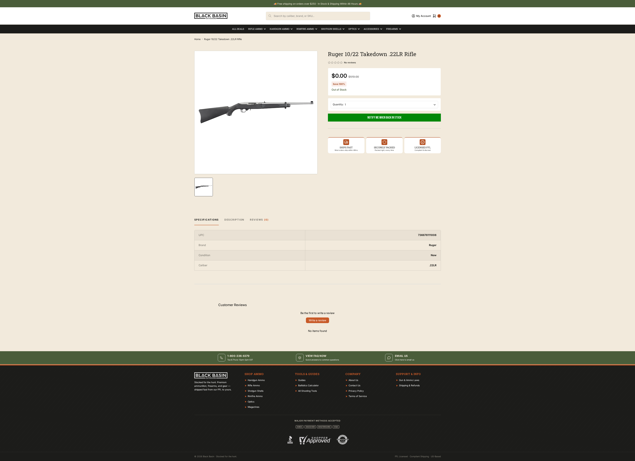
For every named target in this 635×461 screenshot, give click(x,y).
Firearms (392, 28)
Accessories (371, 28)
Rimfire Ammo (305, 28)
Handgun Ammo (279, 28)
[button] (335, 62)
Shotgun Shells (331, 28)
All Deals (238, 28)
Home (197, 39)
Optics (352, 28)
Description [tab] (234, 219)
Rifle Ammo (255, 28)
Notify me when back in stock (384, 118)
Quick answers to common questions (322, 360)
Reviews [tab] (259, 219)
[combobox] (322, 16)
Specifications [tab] (206, 219)
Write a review (317, 320)
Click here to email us (404, 360)
